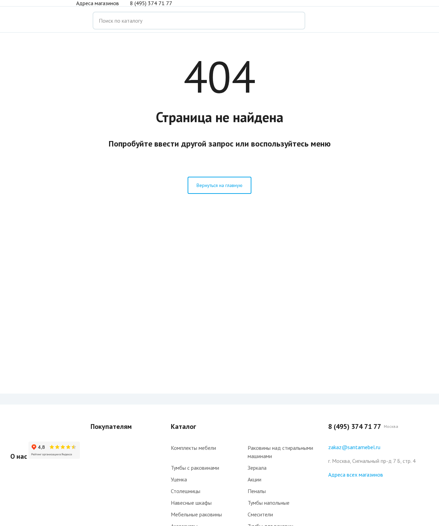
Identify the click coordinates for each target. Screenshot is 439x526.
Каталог (183, 426)
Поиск (294, 20)
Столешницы (185, 491)
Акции (254, 479)
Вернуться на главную (219, 185)
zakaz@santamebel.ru (354, 447)
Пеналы (257, 491)
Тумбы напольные (268, 502)
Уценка (179, 479)
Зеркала (257, 467)
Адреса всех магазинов (355, 474)
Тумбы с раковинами (195, 467)
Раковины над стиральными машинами (280, 451)
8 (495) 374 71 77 (151, 3)
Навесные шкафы (191, 502)
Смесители (260, 514)
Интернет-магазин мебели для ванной (37, 20)
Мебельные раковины (196, 514)
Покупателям (111, 426)
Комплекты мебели (193, 447)
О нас (18, 456)
